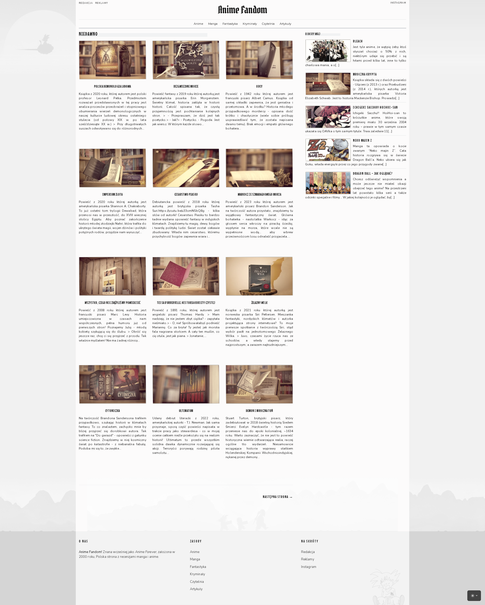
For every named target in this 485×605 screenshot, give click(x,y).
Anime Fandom (242, 9)
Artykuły (285, 23)
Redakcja (86, 3)
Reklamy (101, 3)
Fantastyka (230, 23)
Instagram (398, 2)
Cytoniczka (112, 411)
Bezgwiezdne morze (186, 86)
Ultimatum (186, 411)
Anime (198, 23)
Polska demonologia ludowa (112, 86)
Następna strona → (278, 496)
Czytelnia (268, 23)
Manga (213, 23)
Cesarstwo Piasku (186, 194)
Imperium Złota (112, 194)
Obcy (259, 86)
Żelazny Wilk (259, 303)
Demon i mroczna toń (259, 411)
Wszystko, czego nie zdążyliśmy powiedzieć (112, 303)
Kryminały (250, 23)
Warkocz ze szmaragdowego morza (259, 194)
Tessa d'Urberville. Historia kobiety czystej (186, 303)
